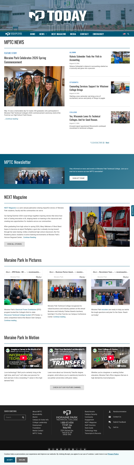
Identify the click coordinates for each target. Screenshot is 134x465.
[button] (46, 34)
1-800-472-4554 (67, 422)
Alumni (35, 417)
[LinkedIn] (61, 449)
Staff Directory (90, 425)
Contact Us (117, 417)
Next (107, 143)
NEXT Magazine (10, 208)
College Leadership (40, 422)
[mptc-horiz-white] (13, 34)
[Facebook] (49, 449)
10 (103, 143)
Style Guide (89, 428)
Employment (37, 425)
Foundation (37, 428)
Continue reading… (10, 320)
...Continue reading (11, 119)
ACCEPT (10, 460)
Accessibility (37, 414)
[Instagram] (53, 449)
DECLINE (22, 460)
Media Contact (38, 431)
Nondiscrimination (119, 412)
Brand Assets (90, 412)
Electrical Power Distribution (25, 310)
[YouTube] (57, 449)
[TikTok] (65, 449)
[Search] (23, 417)
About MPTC (37, 412)
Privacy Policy (113, 454)
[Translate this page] (124, 34)
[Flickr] (73, 449)
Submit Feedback (119, 422)
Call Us (115, 427)
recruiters (104, 310)
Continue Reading (29, 237)
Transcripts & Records (93, 433)
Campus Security (91, 414)
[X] (81, 449)
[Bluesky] (85, 449)
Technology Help (91, 431)
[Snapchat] (69, 449)
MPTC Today (37, 433)
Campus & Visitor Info (41, 420)
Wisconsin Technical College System (17, 315)
